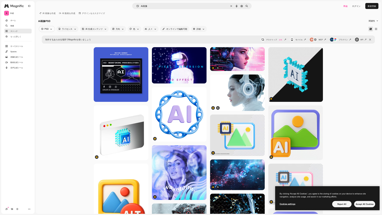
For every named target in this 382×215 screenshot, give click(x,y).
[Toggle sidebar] (29, 6)
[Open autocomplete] (136, 6)
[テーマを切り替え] (17, 209)
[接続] (6, 209)
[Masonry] (370, 29)
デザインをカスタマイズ (93, 13)
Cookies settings (287, 203)
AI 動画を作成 (68, 13)
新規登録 (372, 5)
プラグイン (343, 39)
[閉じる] (370, 39)
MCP (321, 39)
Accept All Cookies (364, 204)
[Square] (376, 29)
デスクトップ (274, 39)
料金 (346, 5)
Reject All (341, 204)
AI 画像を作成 (49, 13)
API (361, 39)
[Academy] (12, 209)
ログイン (356, 5)
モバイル (299, 39)
